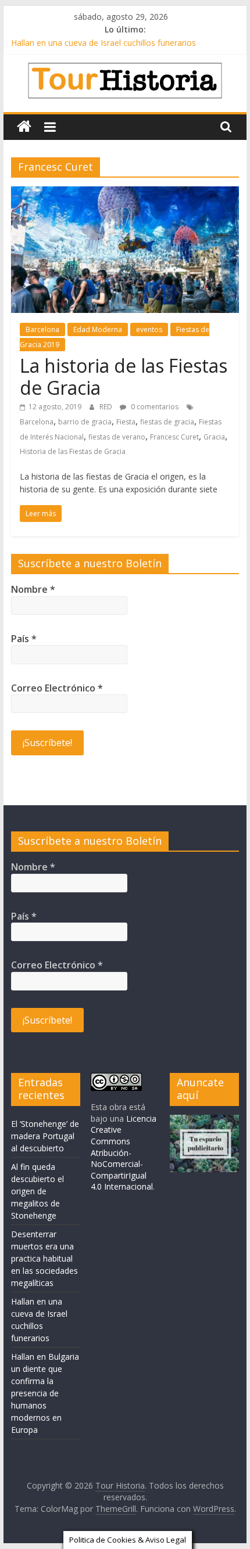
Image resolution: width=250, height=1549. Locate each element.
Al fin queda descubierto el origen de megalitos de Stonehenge (37, 1191)
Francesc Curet (174, 437)
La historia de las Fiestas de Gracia (123, 376)
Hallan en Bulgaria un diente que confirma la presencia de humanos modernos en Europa (45, 1393)
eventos (149, 329)
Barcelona (42, 329)
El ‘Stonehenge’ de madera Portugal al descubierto (45, 1136)
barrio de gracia (85, 422)
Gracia (214, 437)
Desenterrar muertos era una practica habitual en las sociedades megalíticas (44, 1258)
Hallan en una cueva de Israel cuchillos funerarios (103, 42)
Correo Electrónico (57, 688)
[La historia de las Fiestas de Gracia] (125, 193)
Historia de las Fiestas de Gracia (73, 451)
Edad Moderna (97, 329)
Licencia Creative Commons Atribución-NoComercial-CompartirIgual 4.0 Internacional (123, 1153)
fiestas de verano (116, 437)
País (24, 638)
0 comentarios (153, 407)
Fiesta (125, 422)
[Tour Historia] (24, 126)
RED (106, 407)
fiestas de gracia (167, 422)
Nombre (33, 589)
